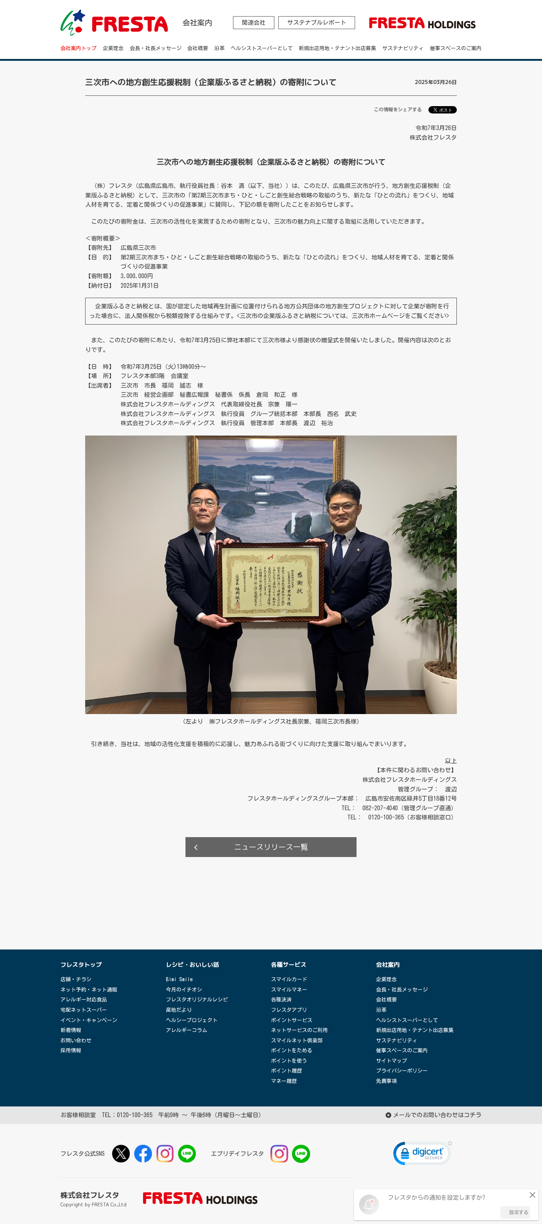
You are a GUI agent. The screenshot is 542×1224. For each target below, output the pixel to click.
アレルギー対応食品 (83, 999)
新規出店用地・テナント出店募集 (337, 48)
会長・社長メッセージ (155, 48)
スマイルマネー (289, 989)
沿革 (219, 48)
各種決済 (281, 999)
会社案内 (388, 965)
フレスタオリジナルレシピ (197, 999)
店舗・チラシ (75, 979)
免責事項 (386, 1081)
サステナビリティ (403, 48)
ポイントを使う (289, 1060)
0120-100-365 (134, 1115)
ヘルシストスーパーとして (262, 48)
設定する (518, 1212)
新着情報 (70, 1030)
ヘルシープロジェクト (192, 1020)
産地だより (179, 1010)
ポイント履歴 (286, 1070)
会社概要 (197, 48)
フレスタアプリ (289, 1010)
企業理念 (113, 48)
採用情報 (70, 1050)
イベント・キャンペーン (88, 1020)
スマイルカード (289, 979)
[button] (422, 1155)
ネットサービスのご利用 (299, 1030)
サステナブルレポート (316, 22)
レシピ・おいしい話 (192, 965)
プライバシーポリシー (402, 1070)
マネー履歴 (284, 1081)
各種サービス (288, 965)
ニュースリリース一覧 (271, 847)
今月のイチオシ (184, 989)
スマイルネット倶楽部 (297, 1040)
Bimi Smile (179, 979)
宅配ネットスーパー (83, 1010)
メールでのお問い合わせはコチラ (437, 1115)
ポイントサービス (291, 1020)
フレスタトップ (81, 965)
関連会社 (253, 22)
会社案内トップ (78, 48)
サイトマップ (391, 1060)
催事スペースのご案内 (456, 48)
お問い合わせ (75, 1040)
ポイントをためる (291, 1050)
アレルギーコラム (186, 1030)
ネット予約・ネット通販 (88, 989)
